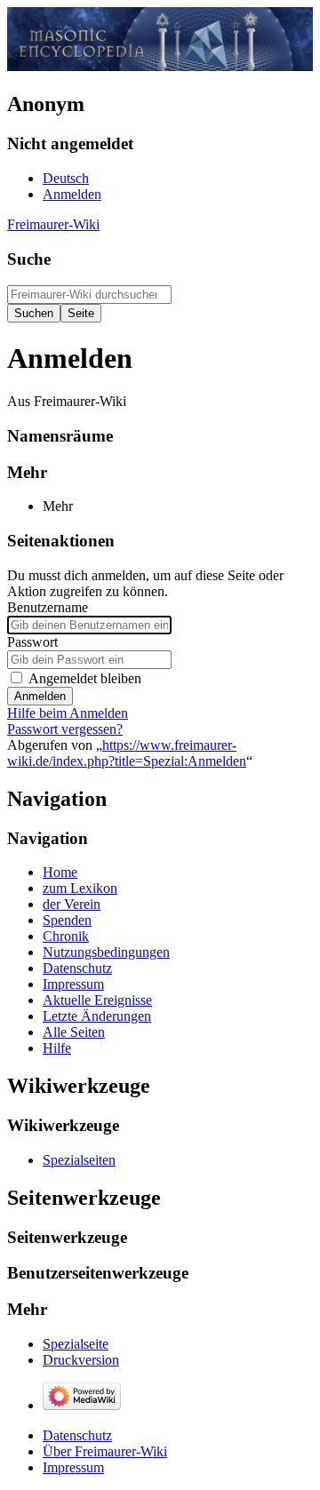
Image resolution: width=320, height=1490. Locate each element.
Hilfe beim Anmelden (67, 713)
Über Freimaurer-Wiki (105, 1451)
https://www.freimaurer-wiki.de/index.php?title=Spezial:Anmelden (126, 753)
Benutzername (47, 607)
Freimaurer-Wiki (53, 224)
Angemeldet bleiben (84, 678)
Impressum (73, 1467)
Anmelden (40, 696)
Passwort (32, 641)
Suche (29, 259)
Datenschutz (77, 1435)
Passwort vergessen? (65, 729)
